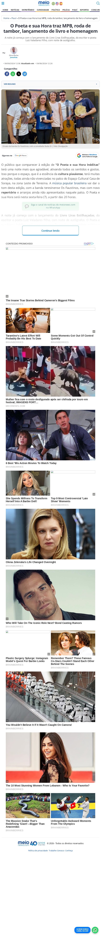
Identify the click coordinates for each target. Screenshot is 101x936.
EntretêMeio (28, 10)
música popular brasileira (69, 183)
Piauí (74, 10)
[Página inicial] (43, 3)
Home (5, 10)
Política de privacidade (38, 850)
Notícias (15, 10)
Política (56, 10)
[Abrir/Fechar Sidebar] (2, 3)
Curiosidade (43, 10)
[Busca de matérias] (98, 4)
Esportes (84, 10)
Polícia (66, 10)
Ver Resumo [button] (50, 84)
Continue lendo (50, 230)
